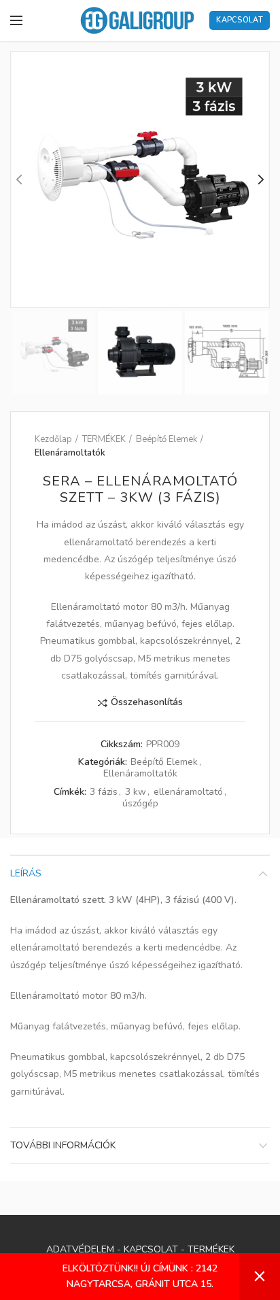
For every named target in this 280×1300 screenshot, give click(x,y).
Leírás (25, 873)
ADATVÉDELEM (80, 1249)
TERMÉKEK (104, 439)
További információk (63, 1145)
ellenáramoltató (188, 792)
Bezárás (259, 1276)
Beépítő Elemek (166, 439)
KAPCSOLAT (151, 1249)
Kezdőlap (53, 439)
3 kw (135, 792)
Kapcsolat (239, 20)
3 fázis (104, 792)
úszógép (140, 804)
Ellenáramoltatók (70, 453)
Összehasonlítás (147, 703)
